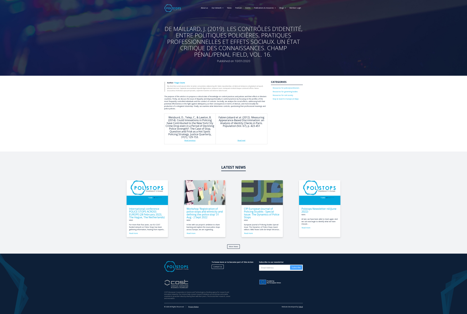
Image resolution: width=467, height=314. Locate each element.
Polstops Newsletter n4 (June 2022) (318, 210)
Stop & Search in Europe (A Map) (286, 99)
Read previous (190, 140)
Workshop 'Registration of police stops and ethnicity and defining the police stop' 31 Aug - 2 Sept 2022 (205, 213)
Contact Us (217, 267)
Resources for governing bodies (285, 91)
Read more (133, 233)
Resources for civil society (283, 95)
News (229, 8)
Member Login (295, 8)
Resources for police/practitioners (286, 88)
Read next (241, 140)
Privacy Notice (193, 307)
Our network (216, 8)
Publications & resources (264, 8)
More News (233, 246)
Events (248, 8)
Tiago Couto (179, 83)
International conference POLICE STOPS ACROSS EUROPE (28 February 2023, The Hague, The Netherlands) (147, 213)
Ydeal (301, 307)
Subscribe (296, 267)
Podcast (238, 8)
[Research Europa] (281, 282)
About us (204, 8)
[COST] (198, 284)
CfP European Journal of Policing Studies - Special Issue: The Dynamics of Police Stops (261, 213)
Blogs (281, 8)
